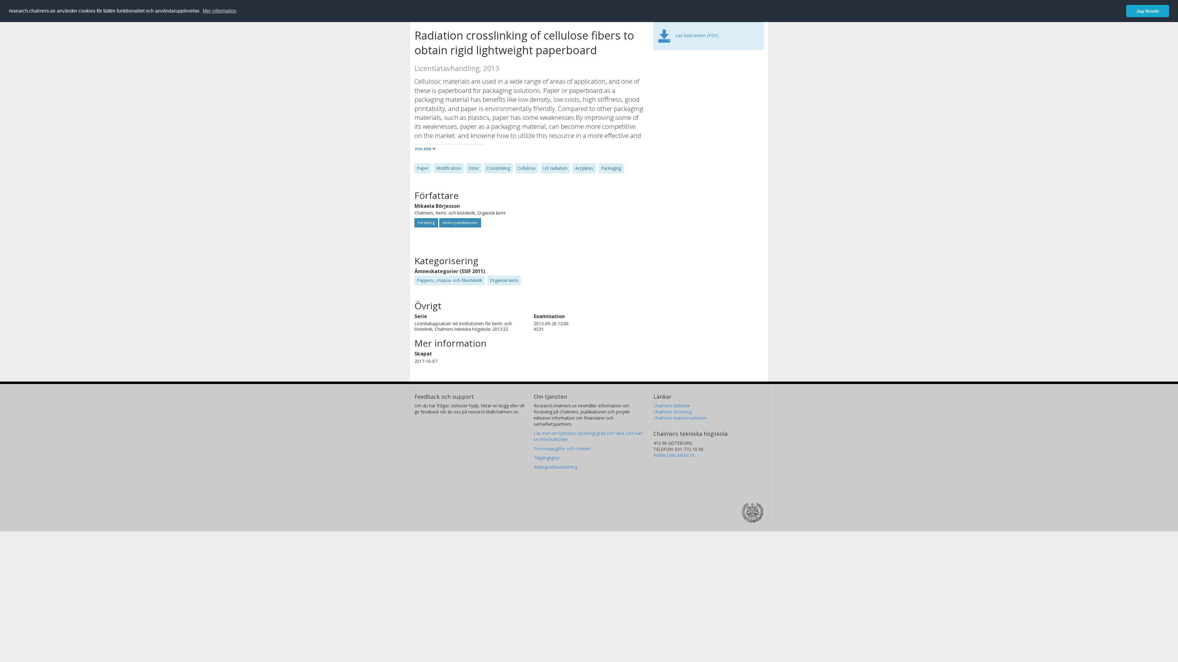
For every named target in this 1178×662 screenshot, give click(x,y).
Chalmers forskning (672, 412)
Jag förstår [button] (1147, 11)
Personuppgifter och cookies (562, 448)
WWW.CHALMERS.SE (674, 455)
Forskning (426, 222)
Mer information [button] (220, 10)
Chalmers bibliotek (671, 406)
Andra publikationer (460, 222)
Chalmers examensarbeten (680, 418)
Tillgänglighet (547, 458)
